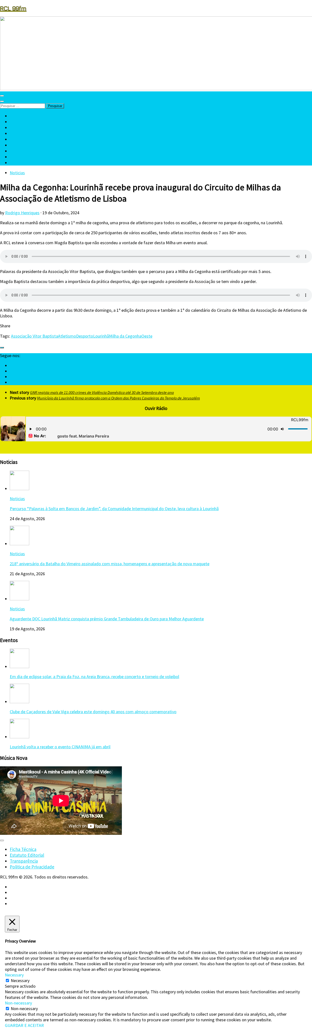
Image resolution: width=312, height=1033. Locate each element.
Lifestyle (18, 157)
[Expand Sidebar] (2, 347)
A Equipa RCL (22, 122)
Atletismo (67, 336)
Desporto (84, 336)
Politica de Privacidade (32, 867)
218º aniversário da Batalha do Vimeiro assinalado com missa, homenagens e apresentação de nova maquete (109, 563)
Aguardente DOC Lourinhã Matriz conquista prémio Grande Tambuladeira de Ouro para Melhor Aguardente (107, 619)
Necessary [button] (14, 975)
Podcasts (19, 151)
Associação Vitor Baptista (34, 336)
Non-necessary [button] (18, 1003)
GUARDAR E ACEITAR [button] (24, 1025)
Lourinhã (101, 336)
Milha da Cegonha (125, 336)
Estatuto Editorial (27, 855)
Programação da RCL (30, 116)
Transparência (24, 861)
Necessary (20, 980)
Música (16, 139)
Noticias (17, 172)
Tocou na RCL (23, 145)
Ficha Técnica (23, 849)
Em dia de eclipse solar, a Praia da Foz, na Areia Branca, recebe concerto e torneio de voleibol (94, 676)
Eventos (18, 133)
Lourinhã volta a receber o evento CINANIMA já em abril (60, 747)
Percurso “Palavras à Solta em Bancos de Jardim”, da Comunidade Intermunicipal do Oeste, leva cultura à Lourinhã (114, 508)
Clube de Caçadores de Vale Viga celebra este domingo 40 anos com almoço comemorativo (93, 711)
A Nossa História (25, 127)
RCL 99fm (13, 8)
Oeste (146, 336)
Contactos (20, 163)
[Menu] (2, 96)
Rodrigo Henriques (22, 212)
